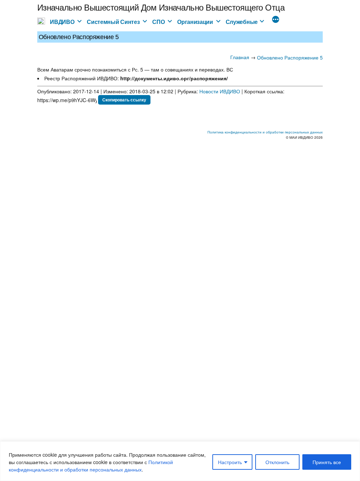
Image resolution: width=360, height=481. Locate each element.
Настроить (230, 462)
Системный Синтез (113, 22)
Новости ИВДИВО (219, 91)
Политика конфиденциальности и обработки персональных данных (265, 132)
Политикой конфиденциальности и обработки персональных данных (91, 465)
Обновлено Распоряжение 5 (290, 57)
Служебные (242, 22)
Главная (239, 57)
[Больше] (275, 20)
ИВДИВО (62, 22)
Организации (195, 22)
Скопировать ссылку (124, 99)
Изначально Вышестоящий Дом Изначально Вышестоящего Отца (161, 7)
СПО (158, 22)
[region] (180, 461)
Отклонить (277, 462)
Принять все (327, 462)
